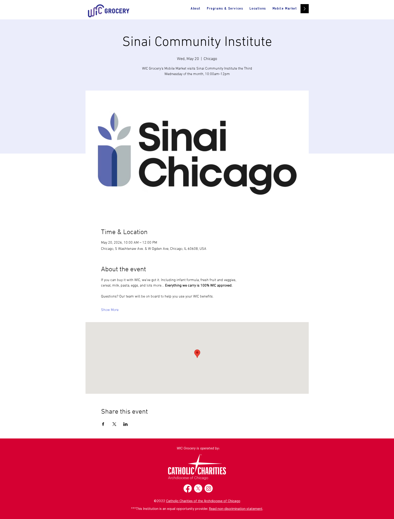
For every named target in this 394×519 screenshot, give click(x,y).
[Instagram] (209, 488)
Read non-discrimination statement (235, 509)
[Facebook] (188, 488)
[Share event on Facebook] (103, 424)
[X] (198, 488)
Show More (110, 310)
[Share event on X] (114, 424)
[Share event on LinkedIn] (125, 424)
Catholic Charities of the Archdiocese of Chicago (203, 501)
